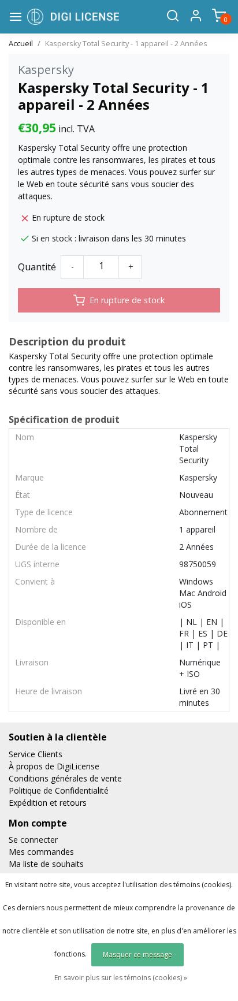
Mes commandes (41, 851)
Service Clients (35, 754)
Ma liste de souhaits (46, 863)
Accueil (21, 43)
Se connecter (33, 839)
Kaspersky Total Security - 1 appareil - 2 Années (126, 43)
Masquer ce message (137, 954)
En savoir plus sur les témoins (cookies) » (120, 978)
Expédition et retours (48, 802)
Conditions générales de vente (65, 778)
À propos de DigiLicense (54, 766)
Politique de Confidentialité (59, 790)
